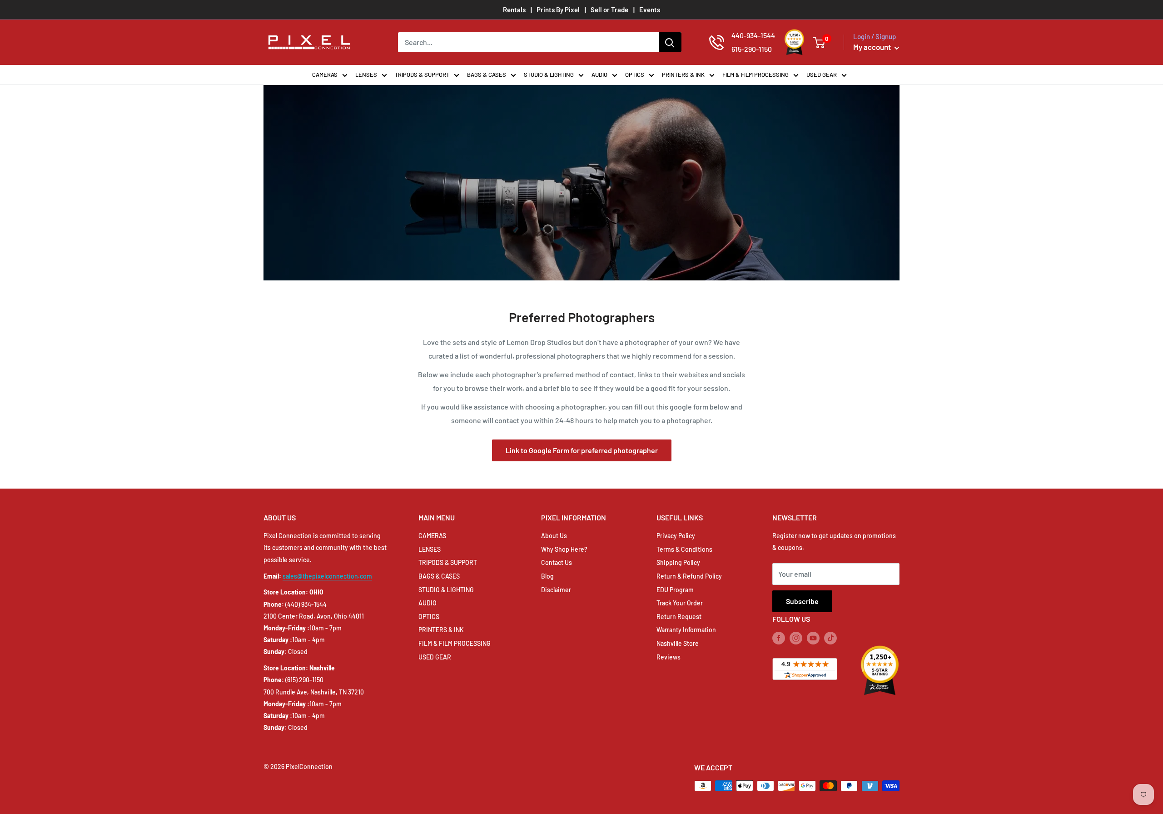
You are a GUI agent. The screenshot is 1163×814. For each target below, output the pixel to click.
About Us (554, 535)
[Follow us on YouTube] (813, 637)
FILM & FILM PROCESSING (755, 74)
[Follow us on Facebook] (778, 637)
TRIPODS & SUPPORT (422, 74)
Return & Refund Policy (689, 576)
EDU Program (675, 590)
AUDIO (599, 74)
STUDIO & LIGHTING (549, 74)
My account (872, 46)
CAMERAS (325, 74)
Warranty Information (686, 630)
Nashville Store (677, 643)
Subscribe (802, 601)
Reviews (668, 657)
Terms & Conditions (684, 549)
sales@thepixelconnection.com (327, 576)
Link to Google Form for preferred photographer (582, 450)
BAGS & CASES (486, 74)
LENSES (366, 74)
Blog (547, 576)
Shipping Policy (678, 562)
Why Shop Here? (564, 549)
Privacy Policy (675, 535)
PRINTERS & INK (683, 74)
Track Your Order (679, 603)
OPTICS (634, 74)
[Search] (670, 42)
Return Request (678, 616)
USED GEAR (821, 74)
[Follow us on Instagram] (796, 637)
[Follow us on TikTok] (830, 637)
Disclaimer (556, 590)
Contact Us (556, 562)
